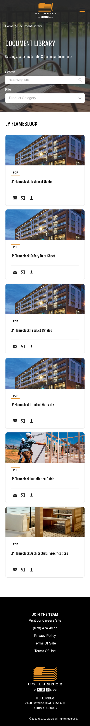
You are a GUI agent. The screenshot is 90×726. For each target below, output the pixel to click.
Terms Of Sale (45, 643)
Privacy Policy (45, 636)
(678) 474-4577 (45, 628)
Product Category (22, 98)
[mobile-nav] (82, 10)
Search (10, 72)
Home (9, 26)
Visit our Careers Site (45, 620)
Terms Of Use (45, 651)
